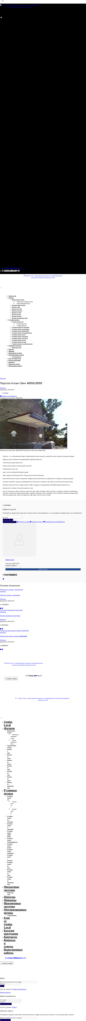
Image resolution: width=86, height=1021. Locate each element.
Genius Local (7, 21)
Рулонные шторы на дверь (19, 342)
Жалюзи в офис (16, 307)
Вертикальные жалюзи (18, 299)
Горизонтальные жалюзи (18, 305)
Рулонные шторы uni (9, 98)
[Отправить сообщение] (3, 579)
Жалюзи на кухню (17, 309)
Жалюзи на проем (17, 316)
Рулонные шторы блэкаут (9, 146)
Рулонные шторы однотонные (10, 151)
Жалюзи (8, 27)
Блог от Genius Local (7, 230)
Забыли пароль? (5, 992)
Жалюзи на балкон (17, 310)
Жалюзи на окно (16, 314)
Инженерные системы (11, 210)
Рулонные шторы (9, 92)
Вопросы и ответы (14, 364)
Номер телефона (11, 565)
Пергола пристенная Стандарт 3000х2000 (13, 636)
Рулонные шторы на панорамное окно (22, 344)
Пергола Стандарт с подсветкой (10, 595)
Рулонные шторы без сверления (20, 327)
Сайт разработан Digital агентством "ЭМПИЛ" (74, 682)
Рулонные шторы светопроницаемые (22, 333)
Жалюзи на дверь (16, 312)
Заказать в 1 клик (43, 569)
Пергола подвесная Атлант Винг (10, 616)
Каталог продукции (10, 241)
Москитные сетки (16, 347)
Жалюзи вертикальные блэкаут (13, 41)
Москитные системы (10, 190)
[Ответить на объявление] (0, 608)
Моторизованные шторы (16, 355)
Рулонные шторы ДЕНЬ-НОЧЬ (20, 331)
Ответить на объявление (9, 522)
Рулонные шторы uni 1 (22, 323)
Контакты (9, 246)
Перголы (9, 199)
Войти (14, 1007)
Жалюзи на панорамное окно (20, 318)
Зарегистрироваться (19, 989)
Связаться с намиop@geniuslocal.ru (10, 961)
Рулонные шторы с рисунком (20, 338)
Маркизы (9, 204)
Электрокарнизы (11, 222)
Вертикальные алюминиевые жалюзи (14, 35)
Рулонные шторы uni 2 (22, 325)
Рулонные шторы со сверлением (20, 329)
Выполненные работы (12, 263)
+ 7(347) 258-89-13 (23, 678)
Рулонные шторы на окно (19, 340)
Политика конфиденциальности (9, 965)
